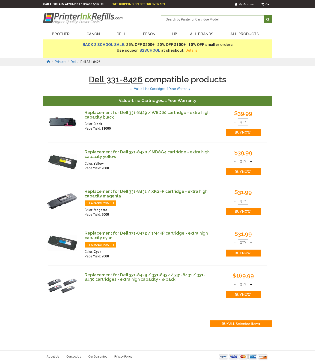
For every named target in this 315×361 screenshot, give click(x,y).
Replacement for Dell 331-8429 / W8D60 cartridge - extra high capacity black (147, 114)
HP (174, 34)
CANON (93, 34)
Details (191, 50)
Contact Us (73, 356)
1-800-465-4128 (60, 4)
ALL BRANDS (201, 34)
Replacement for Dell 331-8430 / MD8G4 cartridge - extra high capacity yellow (147, 154)
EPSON (149, 34)
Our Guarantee (97, 356)
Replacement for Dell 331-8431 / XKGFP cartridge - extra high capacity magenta (146, 193)
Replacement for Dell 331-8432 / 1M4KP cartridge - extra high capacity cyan (146, 235)
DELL (121, 34)
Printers (60, 62)
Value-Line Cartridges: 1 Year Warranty (162, 89)
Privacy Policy (123, 356)
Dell (73, 62)
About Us (53, 356)
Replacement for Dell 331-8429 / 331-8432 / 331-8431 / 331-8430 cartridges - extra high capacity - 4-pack (145, 277)
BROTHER (61, 34)
